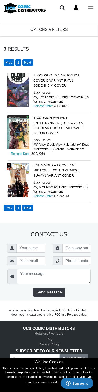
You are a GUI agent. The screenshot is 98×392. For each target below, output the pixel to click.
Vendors (57, 333)
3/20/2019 (38, 154)
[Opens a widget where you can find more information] (76, 384)
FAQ (49, 339)
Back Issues (42, 92)
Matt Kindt (46, 187)
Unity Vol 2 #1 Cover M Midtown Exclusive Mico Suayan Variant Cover (56, 170)
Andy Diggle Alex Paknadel (57, 144)
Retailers (41, 333)
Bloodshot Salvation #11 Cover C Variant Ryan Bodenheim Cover (56, 80)
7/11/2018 (60, 106)
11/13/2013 (61, 196)
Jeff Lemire (46, 97)
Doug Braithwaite (72, 97)
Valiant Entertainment (48, 101)
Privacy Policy (49, 344)
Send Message (49, 292)
